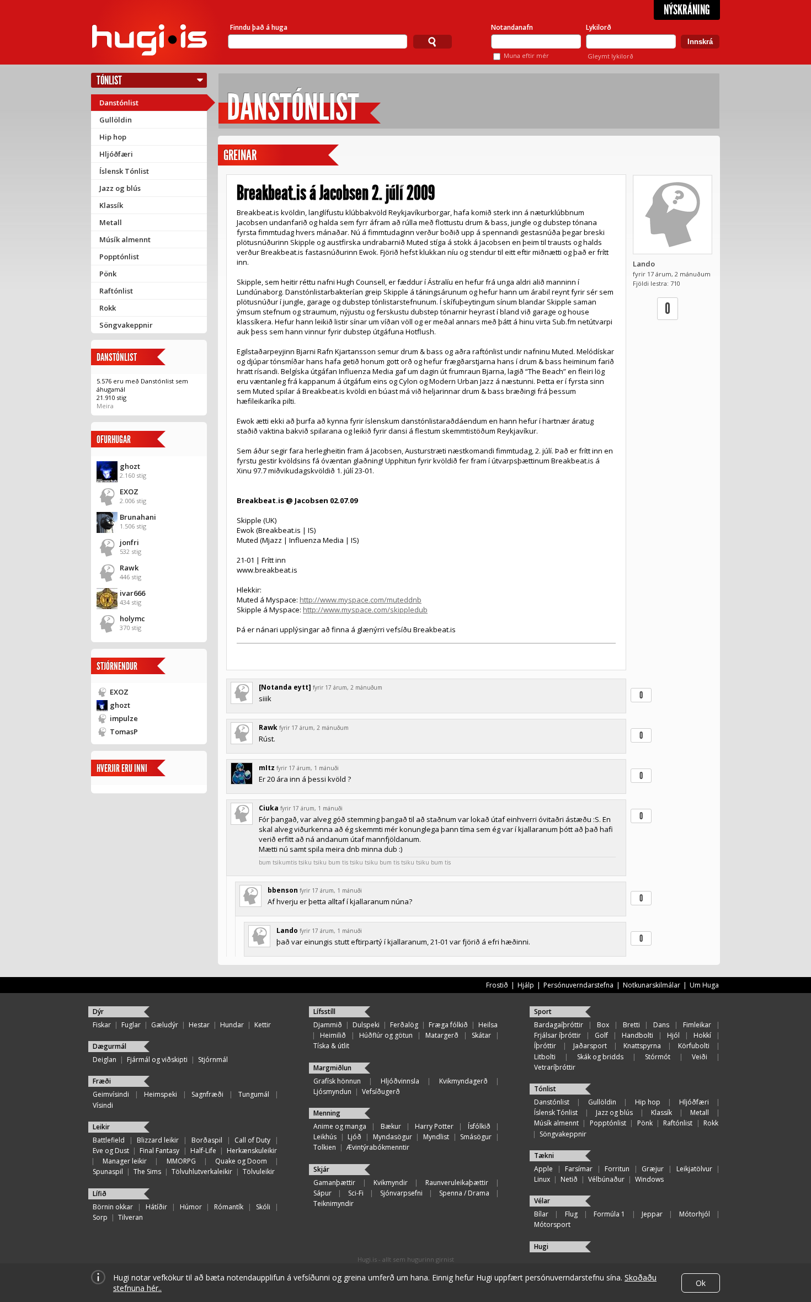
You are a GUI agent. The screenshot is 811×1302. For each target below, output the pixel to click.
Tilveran (130, 1217)
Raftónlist (116, 291)
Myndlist (436, 1136)
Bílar (541, 1214)
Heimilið (333, 1035)
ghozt (130, 466)
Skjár (321, 1169)
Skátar (481, 1035)
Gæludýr (164, 1024)
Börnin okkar (113, 1207)
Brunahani (138, 517)
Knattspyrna (642, 1045)
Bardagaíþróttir (558, 1024)
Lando (644, 264)
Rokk (107, 308)
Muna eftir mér (526, 55)
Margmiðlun (332, 1067)
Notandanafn (512, 27)
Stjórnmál (213, 1059)
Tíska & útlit (331, 1045)
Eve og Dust (111, 1150)
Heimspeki (160, 1094)
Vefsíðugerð (381, 1091)
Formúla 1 (609, 1214)
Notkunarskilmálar (651, 985)
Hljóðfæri (116, 154)
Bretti (631, 1024)
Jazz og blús (120, 188)
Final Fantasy (159, 1150)
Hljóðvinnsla (400, 1081)
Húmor (191, 1207)
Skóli (263, 1207)
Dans (661, 1024)
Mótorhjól (694, 1214)
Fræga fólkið (448, 1024)
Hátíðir (156, 1207)
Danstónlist (118, 103)
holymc (132, 618)
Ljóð (354, 1136)
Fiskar (102, 1024)
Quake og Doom (241, 1161)
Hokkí (702, 1035)
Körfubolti (693, 1045)
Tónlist (109, 80)
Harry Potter (434, 1126)
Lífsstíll (324, 1011)
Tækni (544, 1155)
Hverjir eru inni (122, 768)
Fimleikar (697, 1024)
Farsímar (579, 1168)
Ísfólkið (479, 1126)
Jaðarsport (590, 1045)
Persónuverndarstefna (578, 985)
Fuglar (131, 1024)
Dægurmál (109, 1046)
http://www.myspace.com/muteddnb (360, 600)
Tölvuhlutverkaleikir (202, 1171)
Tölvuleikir (259, 1171)
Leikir (101, 1127)
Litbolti (545, 1056)
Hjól (673, 1035)
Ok (701, 1283)
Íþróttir (545, 1045)
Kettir (262, 1024)
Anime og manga (339, 1126)
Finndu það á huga (258, 27)
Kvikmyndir (391, 1182)
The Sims (147, 1171)
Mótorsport (552, 1224)
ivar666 (132, 593)
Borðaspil (206, 1140)
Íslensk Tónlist (124, 171)
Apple (543, 1168)
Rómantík (228, 1207)
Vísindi (103, 1105)
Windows (649, 1179)
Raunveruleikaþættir (456, 1182)
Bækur (391, 1126)
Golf (601, 1035)
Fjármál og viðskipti (157, 1059)
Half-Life (203, 1150)
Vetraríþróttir (554, 1067)
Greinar (240, 155)
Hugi (541, 1246)
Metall (110, 222)
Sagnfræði (207, 1094)
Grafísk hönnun (337, 1081)
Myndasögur (392, 1136)
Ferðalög (404, 1024)
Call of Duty (252, 1140)
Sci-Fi (356, 1193)
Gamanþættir (334, 1182)
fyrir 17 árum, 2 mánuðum (347, 687)
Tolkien (324, 1147)
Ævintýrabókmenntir (377, 1147)
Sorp (100, 1217)
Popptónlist (119, 257)
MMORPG (181, 1161)
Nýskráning (687, 10)
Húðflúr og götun (386, 1035)
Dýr (98, 1011)
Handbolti (637, 1035)
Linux (542, 1179)
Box (603, 1024)
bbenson (283, 890)
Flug (571, 1214)
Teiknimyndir (333, 1203)
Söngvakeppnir (126, 325)
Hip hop (112, 137)
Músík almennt (125, 239)
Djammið (327, 1024)
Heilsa (488, 1024)
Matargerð (441, 1035)
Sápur (322, 1193)
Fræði (102, 1081)
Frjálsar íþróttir (557, 1035)
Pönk (107, 274)
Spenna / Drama (464, 1193)
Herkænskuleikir (252, 1150)
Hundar (232, 1024)
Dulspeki (366, 1024)
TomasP (124, 732)
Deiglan (104, 1059)
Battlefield (109, 1140)
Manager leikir (125, 1161)
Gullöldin (115, 120)
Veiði (699, 1056)
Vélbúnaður (606, 1179)
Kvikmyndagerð (463, 1081)
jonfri (129, 542)
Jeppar (652, 1214)
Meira (105, 406)
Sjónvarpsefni (401, 1193)
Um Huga (704, 985)
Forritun (617, 1168)
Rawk (129, 568)
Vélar (542, 1200)
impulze (124, 718)
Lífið (99, 1193)
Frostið (497, 985)
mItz (267, 767)
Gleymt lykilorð (610, 56)
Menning (326, 1113)
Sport (543, 1011)
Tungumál (253, 1094)
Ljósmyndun (332, 1091)
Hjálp (525, 985)
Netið (569, 1179)
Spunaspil (108, 1171)
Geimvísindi (111, 1094)
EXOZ (129, 492)
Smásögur (476, 1136)
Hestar (199, 1024)
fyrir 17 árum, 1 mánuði (307, 768)
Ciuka (269, 808)
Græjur (653, 1168)
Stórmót (657, 1056)
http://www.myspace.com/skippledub (365, 610)
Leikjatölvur (694, 1168)
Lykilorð (598, 27)
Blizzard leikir (158, 1140)
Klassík (111, 205)
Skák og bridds (600, 1056)
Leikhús (325, 1136)
